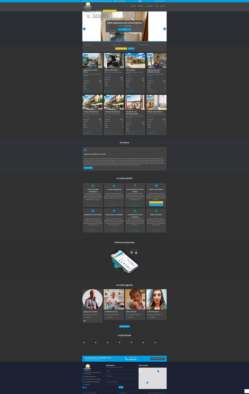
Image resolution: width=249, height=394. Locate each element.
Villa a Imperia (130, 70)
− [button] (140, 371)
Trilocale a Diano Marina (91, 112)
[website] (86, 321)
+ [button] (140, 369)
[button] (84, 28)
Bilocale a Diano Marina (155, 112)
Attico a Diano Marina (111, 70)
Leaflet (165, 388)
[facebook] (84, 321)
